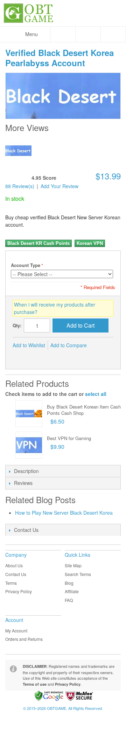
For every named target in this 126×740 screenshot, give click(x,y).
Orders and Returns (24, 639)
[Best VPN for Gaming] (28, 445)
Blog (69, 583)
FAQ (69, 600)
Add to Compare (68, 345)
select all (95, 393)
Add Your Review (59, 186)
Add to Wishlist (29, 345)
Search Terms (78, 574)
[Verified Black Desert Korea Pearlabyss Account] (18, 150)
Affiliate (72, 591)
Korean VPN (90, 243)
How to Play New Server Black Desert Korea (64, 512)
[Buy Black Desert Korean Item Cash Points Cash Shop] (28, 413)
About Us (14, 565)
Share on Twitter (33, 356)
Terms (11, 583)
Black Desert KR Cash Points (38, 243)
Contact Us (15, 574)
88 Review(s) (19, 186)
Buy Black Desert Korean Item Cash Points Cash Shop (84, 409)
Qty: (17, 325)
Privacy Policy (18, 591)
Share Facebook (19, 356)
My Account (16, 630)
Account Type (25, 265)
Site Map (73, 565)
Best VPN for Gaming (69, 438)
